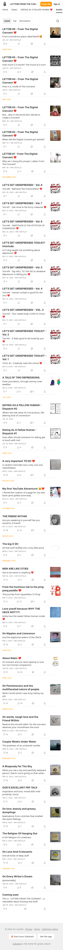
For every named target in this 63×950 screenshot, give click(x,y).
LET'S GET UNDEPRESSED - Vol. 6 (22, 221)
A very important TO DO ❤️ (18, 461)
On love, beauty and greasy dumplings (19, 810)
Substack (17, 943)
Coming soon (10, 894)
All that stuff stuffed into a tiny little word (23, 547)
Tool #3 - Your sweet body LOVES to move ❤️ (23, 315)
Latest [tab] (7, 21)
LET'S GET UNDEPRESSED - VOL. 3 (23, 309)
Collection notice (50, 929)
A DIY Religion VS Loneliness (16, 837)
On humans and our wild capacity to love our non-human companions (23, 663)
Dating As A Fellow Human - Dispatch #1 (19, 431)
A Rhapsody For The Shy (17, 766)
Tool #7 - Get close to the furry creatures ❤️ (24, 207)
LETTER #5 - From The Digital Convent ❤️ (20, 59)
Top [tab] (14, 21)
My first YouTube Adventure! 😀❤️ (23, 488)
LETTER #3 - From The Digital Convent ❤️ (20, 109)
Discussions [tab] (24, 21)
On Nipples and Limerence (18, 633)
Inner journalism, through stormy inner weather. (22, 383)
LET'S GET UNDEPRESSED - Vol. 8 (22, 185)
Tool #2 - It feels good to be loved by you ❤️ (23, 340)
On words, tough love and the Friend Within (20, 718)
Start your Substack (24, 936)
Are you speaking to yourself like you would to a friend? (21, 521)
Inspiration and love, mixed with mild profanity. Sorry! (21, 793)
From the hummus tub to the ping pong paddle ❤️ (23, 588)
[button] (5, 9)
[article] (31, 36)
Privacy (28, 929)
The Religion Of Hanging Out (19, 833)
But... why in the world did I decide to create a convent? (21, 116)
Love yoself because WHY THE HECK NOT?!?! (21, 610)
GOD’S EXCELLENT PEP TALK (19, 787)
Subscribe (46, 4)
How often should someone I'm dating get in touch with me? (23, 439)
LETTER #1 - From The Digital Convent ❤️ (20, 155)
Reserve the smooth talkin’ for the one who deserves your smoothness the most (24, 726)
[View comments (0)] (19, 43)
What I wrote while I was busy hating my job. (23, 694)
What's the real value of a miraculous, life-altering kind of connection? (23, 414)
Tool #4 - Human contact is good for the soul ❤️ (22, 294)
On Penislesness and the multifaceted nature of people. (21, 687)
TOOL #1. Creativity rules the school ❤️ (22, 363)
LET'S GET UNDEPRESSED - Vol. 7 (22, 203)
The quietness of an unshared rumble (21, 745)
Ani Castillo (15, 40)
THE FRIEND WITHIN (14, 516)
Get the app (46, 936)
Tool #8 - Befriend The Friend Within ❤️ (22, 188)
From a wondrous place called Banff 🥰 (22, 36)
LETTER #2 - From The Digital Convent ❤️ (20, 134)
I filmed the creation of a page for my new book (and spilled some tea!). (23, 494)
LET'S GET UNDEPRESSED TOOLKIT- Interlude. (24, 244)
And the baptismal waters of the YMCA (21, 637)
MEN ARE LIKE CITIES (15, 568)
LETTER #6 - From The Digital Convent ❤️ (20, 31)
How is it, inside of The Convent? (18, 86)
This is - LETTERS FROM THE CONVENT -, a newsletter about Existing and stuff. (23, 900)
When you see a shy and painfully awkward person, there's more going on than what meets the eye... (24, 772)
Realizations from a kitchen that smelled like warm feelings (22, 817)
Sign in (57, 4)
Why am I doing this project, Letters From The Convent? (23, 163)
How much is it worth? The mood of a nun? (24, 64)
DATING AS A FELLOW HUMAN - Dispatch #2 (21, 407)
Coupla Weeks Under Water (19, 741)
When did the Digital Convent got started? (23, 139)
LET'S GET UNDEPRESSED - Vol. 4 (22, 288)
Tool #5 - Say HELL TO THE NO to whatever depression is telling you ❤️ (24, 273)
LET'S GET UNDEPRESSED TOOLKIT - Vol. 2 (24, 333)
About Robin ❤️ (11, 658)
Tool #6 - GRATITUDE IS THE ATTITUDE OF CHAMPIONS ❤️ (23, 227)
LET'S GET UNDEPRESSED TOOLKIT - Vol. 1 (24, 357)
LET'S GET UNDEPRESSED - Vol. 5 (22, 267)
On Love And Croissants (17, 851)
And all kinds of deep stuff (15, 855)
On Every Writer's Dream (17, 876)
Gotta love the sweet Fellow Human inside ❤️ (23, 617)
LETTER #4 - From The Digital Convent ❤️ (20, 81)
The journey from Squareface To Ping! (21, 594)
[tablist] (17, 21)
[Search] (58, 21)
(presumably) (9, 880)
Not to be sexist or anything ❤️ (18, 572)
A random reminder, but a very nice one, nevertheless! (22, 466)
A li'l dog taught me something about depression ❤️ (21, 251)
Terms (37, 929)
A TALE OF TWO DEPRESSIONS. (21, 377)
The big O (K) (10, 543)
